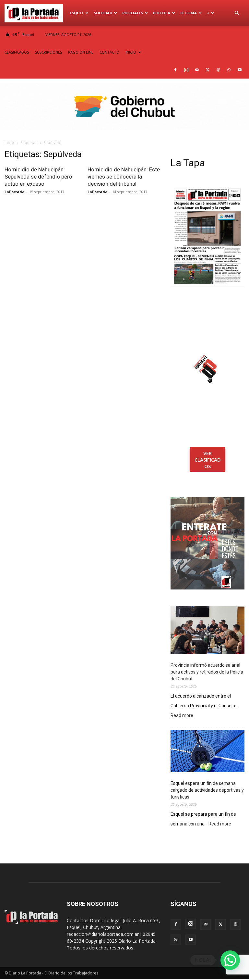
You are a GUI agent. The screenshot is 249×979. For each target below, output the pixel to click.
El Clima (188, 12)
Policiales (132, 12)
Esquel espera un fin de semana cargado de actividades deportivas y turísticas (207, 790)
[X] (207, 70)
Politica (161, 12)
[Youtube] (239, 70)
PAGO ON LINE (80, 52)
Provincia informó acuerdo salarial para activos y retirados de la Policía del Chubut (207, 672)
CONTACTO (109, 52)
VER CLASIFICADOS (208, 459)
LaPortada (15, 191)
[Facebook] (175, 70)
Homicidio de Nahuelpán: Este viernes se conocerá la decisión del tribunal (124, 176)
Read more (182, 716)
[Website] (218, 70)
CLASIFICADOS (17, 52)
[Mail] (197, 70)
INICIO (130, 52)
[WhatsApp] (229, 70)
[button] (236, 13)
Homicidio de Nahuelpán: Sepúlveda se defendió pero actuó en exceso (38, 176)
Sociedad (103, 12)
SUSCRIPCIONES (48, 52)
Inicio (9, 142)
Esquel (77, 12)
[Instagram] (186, 70)
